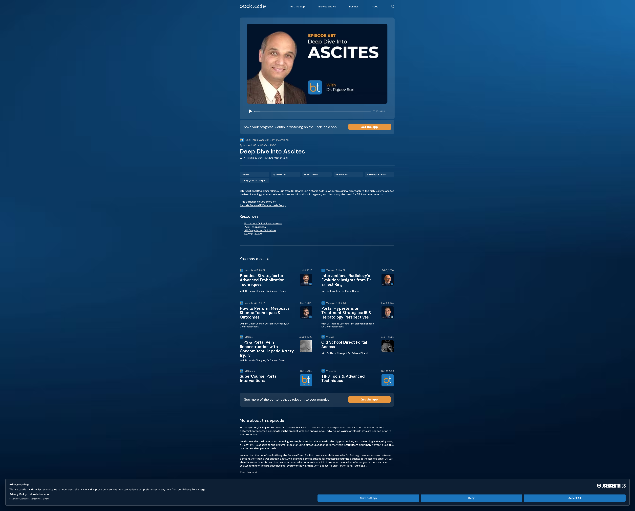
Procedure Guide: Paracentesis (263, 223)
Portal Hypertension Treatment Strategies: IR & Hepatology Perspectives (346, 313)
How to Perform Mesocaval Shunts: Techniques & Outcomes (265, 313)
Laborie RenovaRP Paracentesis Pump (263, 205)
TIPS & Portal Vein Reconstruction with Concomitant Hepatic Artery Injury (267, 349)
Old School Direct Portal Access (344, 344)
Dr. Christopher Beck (276, 158)
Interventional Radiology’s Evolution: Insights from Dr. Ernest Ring (346, 280)
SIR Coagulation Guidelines (260, 230)
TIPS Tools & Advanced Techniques (343, 378)
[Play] (250, 111)
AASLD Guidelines (255, 227)
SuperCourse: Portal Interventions (259, 378)
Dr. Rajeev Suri (254, 158)
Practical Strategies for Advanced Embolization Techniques (262, 280)
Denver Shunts (253, 234)
